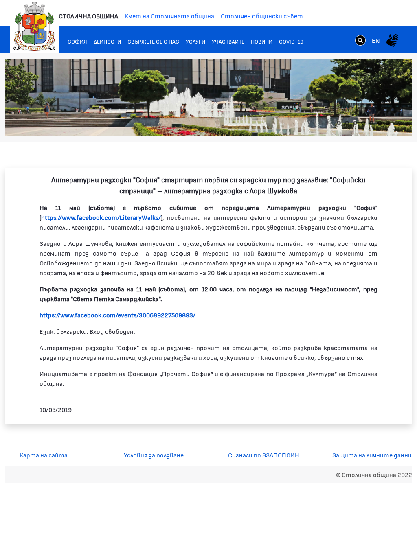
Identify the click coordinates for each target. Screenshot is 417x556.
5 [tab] (371, 123)
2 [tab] (347, 123)
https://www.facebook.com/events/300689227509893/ (117, 315)
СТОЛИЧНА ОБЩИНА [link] (88, 16)
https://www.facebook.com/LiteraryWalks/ (101, 217)
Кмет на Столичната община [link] (169, 16)
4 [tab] (363, 123)
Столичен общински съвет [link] (262, 16)
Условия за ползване (154, 455)
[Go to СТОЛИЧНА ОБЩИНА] (35, 26)
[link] (360, 40)
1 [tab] (339, 123)
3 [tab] (355, 123)
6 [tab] (379, 123)
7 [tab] (388, 123)
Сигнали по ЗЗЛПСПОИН (263, 455)
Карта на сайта (44, 455)
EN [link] (376, 40)
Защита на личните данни (372, 455)
